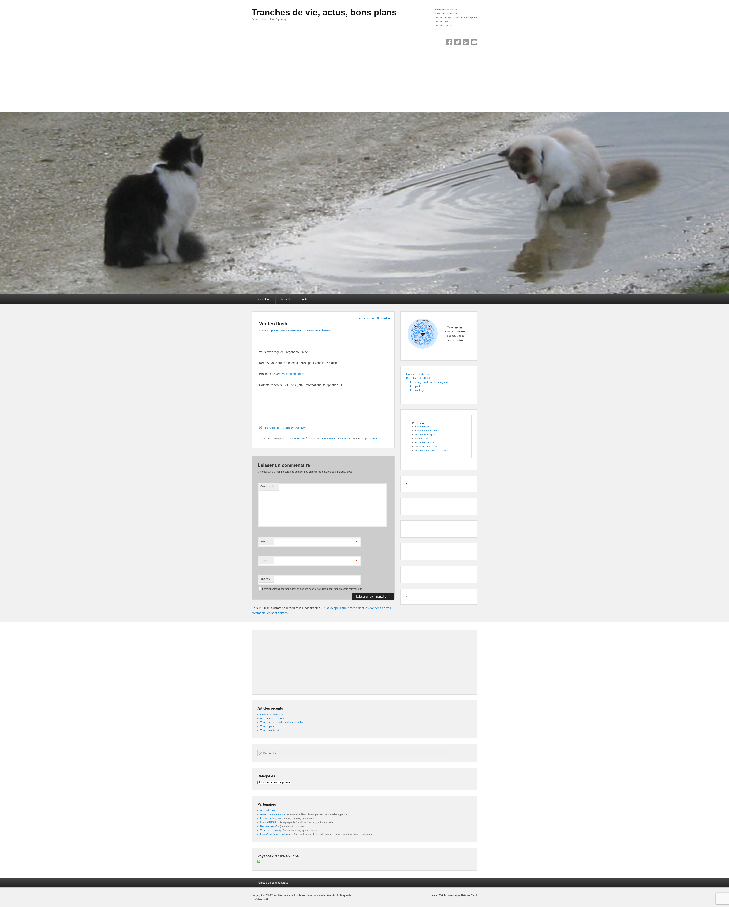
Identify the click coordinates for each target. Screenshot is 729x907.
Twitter (457, 42)
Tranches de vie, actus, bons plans (324, 12)
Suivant (383, 318)
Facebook (449, 42)
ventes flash (328, 438)
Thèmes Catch (469, 895)
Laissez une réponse (318, 330)
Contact (305, 298)
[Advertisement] (364, 75)
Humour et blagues (425, 434)
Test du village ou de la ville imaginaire (456, 17)
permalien (371, 438)
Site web (265, 578)
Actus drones (422, 426)
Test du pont (442, 21)
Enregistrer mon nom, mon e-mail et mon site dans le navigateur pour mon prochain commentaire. (312, 589)
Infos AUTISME (423, 438)
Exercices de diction (446, 9)
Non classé (300, 438)
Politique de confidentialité (272, 882)
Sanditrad (296, 330)
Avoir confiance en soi (427, 430)
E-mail (263, 560)
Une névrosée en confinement (431, 450)
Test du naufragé (444, 25)
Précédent (366, 318)
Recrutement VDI (424, 442)
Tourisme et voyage (426, 446)
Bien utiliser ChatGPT (447, 13)
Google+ (466, 42)
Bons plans (263, 298)
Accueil (285, 298)
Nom (263, 541)
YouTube (474, 42)
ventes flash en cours (290, 374)
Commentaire (268, 486)
